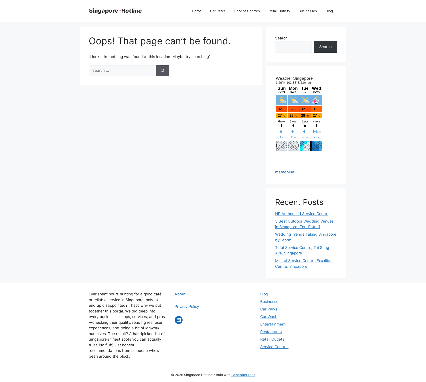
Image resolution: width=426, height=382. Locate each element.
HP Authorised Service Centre (301, 213)
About (180, 294)
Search (281, 38)
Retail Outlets (279, 11)
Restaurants (271, 332)
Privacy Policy (187, 306)
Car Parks (217, 11)
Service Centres (247, 11)
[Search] (162, 70)
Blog (329, 11)
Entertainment (273, 324)
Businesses (308, 11)
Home (196, 11)
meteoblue (284, 172)
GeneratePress (243, 375)
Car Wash (268, 316)
